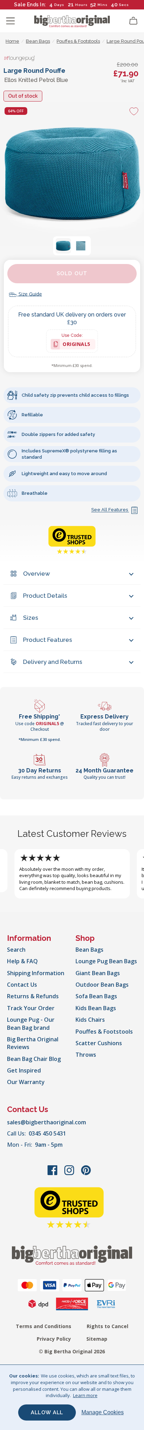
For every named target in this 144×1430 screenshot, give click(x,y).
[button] (63, 246)
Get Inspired (24, 1070)
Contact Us (22, 984)
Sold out (72, 273)
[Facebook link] (53, 1174)
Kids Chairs (90, 1019)
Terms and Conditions (43, 1326)
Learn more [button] (85, 1395)
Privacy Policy (54, 1338)
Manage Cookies (102, 1412)
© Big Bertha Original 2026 (72, 1351)
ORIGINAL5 (77, 345)
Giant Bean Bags (97, 973)
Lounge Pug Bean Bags (106, 961)
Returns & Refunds (33, 996)
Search (16, 949)
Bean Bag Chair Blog (34, 1059)
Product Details (45, 595)
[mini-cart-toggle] (133, 21)
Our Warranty (26, 1082)
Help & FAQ (22, 961)
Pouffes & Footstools (104, 1031)
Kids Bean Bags (95, 1008)
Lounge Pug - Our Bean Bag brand (31, 1023)
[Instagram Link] (69, 1174)
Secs (123, 5)
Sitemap (96, 1338)
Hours (81, 5)
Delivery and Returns (52, 661)
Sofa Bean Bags (96, 996)
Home (12, 41)
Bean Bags (89, 949)
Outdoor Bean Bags (102, 984)
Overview (36, 573)
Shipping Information (35, 973)
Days (59, 5)
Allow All (47, 1412)
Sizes (30, 617)
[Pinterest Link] (86, 1174)
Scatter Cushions (98, 1043)
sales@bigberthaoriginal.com (46, 1122)
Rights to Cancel (107, 1326)
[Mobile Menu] (10, 21)
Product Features (47, 639)
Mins (103, 5)
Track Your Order (31, 1008)
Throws (85, 1054)
